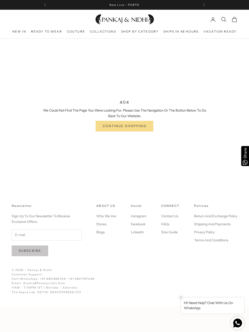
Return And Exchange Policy (215, 216)
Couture (76, 31)
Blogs (100, 232)
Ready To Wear (46, 31)
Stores (101, 224)
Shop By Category (140, 31)
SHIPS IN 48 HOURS (181, 31)
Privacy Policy (204, 232)
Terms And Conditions (211, 240)
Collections (103, 31)
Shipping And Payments (212, 224)
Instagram (138, 216)
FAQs (165, 224)
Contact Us (169, 216)
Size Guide (169, 232)
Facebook (138, 224)
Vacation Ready (220, 31)
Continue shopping (124, 126)
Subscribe (30, 251)
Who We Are (106, 216)
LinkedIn (137, 232)
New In (19, 31)
